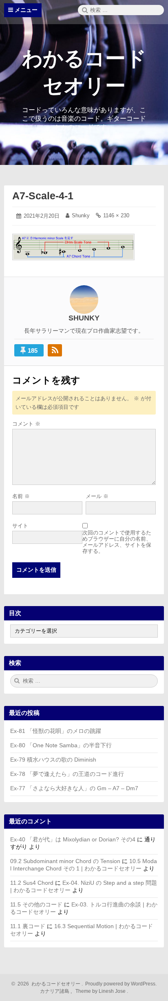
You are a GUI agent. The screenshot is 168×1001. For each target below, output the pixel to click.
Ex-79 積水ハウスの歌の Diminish (53, 759)
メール (97, 496)
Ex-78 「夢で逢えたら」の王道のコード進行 (67, 774)
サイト (20, 526)
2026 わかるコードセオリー (47, 984)
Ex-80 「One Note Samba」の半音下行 (61, 745)
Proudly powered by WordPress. (120, 984)
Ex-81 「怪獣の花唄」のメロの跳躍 (55, 731)
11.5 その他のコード (36, 904)
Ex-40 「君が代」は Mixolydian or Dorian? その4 (72, 839)
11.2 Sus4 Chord (31, 882)
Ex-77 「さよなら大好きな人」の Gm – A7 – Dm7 (74, 788)
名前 (21, 496)
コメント (26, 424)
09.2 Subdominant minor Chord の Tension (65, 861)
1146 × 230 (116, 215)
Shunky (81, 215)
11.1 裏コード (27, 926)
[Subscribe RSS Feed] (55, 350)
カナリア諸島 (55, 991)
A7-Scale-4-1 (42, 195)
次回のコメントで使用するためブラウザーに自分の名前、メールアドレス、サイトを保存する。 (116, 542)
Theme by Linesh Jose (101, 991)
